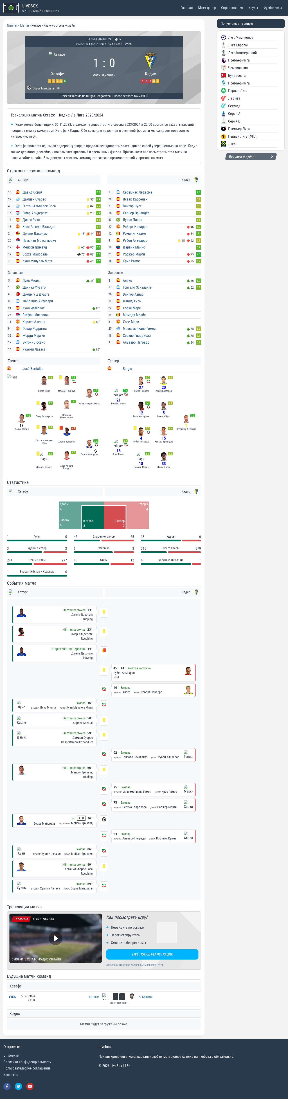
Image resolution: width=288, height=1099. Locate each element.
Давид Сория (32, 192)
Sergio (127, 369)
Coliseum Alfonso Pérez (91, 44)
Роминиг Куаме (134, 233)
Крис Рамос (131, 261)
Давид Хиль (132, 301)
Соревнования (232, 8)
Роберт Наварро (135, 227)
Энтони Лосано (33, 342)
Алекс (127, 280)
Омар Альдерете (35, 213)
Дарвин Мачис (134, 247)
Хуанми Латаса (33, 349)
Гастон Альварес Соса (39, 206)
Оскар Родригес (34, 328)
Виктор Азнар (133, 294)
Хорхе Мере (132, 308)
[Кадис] (150, 66)
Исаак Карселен (135, 199)
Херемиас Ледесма (137, 192)
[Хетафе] (57, 66)
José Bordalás (32, 369)
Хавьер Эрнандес (136, 213)
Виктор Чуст (132, 206)
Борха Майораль (35, 254)
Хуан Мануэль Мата (37, 261)
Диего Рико (31, 220)
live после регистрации (152, 954)
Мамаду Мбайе (134, 315)
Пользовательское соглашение (27, 1068)
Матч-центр (207, 8)
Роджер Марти (134, 254)
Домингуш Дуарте (36, 294)
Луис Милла (31, 280)
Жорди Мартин (33, 335)
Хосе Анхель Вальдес (38, 227)
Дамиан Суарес (34, 199)
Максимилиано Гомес (139, 328)
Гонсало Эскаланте (137, 287)
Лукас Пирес (132, 220)
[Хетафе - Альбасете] (104, 999)
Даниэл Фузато (34, 287)
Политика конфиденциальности (27, 1062)
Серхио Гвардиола (137, 335)
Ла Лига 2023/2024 (98, 39)
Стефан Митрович (36, 315)
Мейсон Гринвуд (34, 247)
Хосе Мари (131, 322)
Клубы (253, 8)
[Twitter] (18, 1086)
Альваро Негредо (136, 342)
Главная (187, 8)
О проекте (11, 1055)
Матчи (24, 25)
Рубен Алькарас (135, 240)
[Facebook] (7, 1086)
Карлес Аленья (33, 322)
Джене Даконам (34, 233)
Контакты (10, 1075)
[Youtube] (30, 1086)
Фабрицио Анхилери (37, 301)
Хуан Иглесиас (33, 308)
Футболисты (272, 8)
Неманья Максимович (39, 240)
